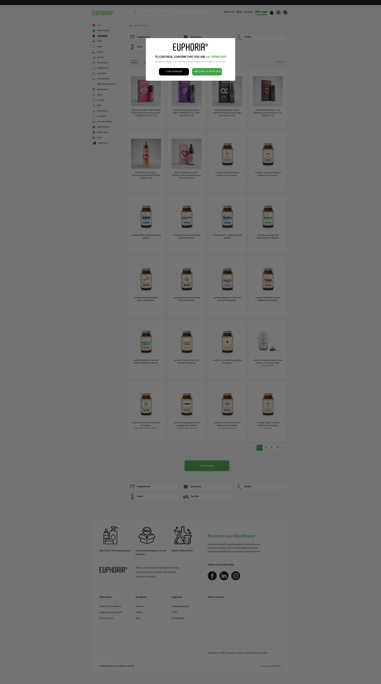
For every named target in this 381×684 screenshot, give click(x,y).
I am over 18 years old (207, 72)
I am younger (174, 72)
